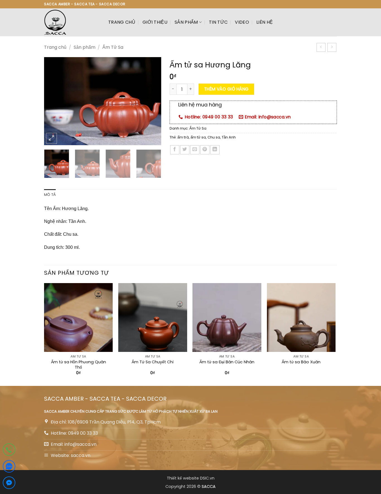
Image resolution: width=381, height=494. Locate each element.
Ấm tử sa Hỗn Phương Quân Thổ (78, 364)
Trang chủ (121, 22)
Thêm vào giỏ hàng (226, 89)
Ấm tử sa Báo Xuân (301, 362)
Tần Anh (229, 137)
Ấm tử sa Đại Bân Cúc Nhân (226, 362)
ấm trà (183, 137)
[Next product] (321, 47)
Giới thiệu (155, 22)
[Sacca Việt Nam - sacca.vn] (72, 22)
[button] (51, 138)
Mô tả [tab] (50, 194)
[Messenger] (9, 483)
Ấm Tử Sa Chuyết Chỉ (152, 362)
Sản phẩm (186, 22)
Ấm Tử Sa (112, 47)
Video (242, 22)
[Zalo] (9, 467)
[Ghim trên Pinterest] (204, 149)
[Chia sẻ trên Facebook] (174, 149)
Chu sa (214, 137)
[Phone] (9, 450)
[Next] (152, 101)
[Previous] (54, 101)
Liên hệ (264, 22)
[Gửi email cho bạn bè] (194, 149)
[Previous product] (331, 47)
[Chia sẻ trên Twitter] (184, 149)
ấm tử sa (198, 137)
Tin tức (218, 22)
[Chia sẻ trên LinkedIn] (215, 149)
